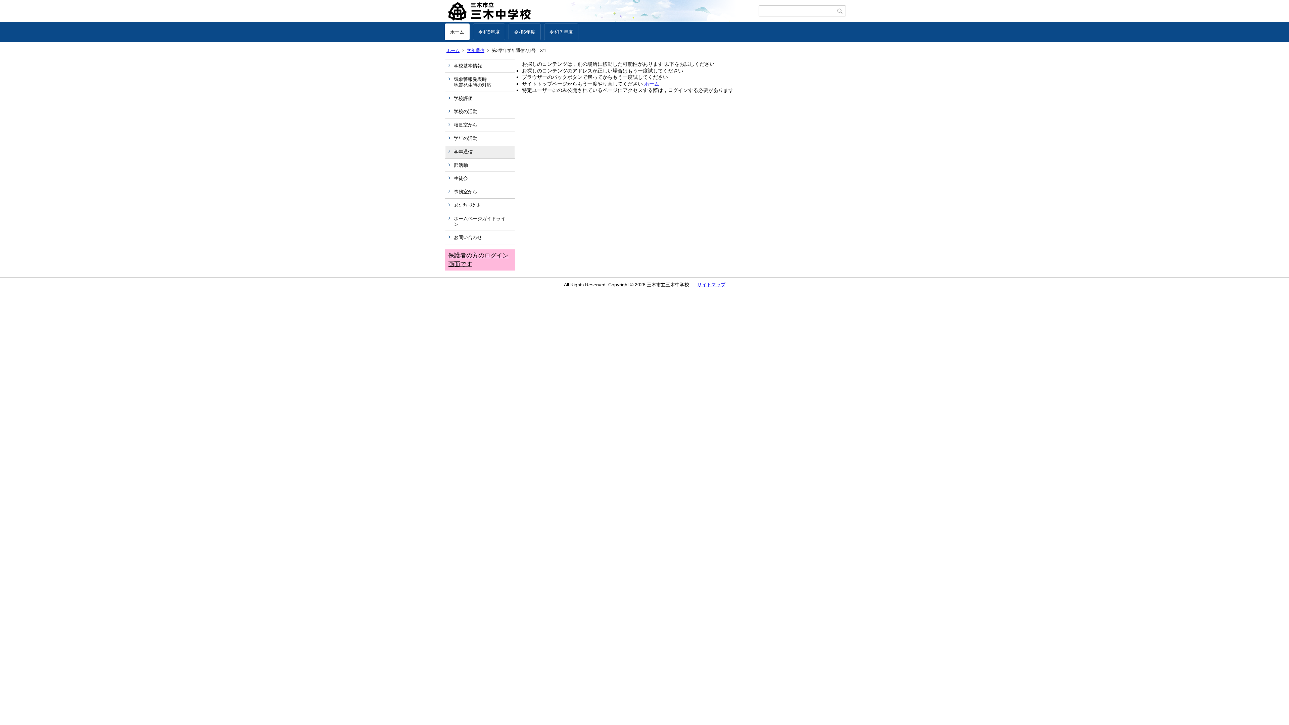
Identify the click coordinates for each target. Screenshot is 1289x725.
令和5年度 (489, 32)
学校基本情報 (468, 65)
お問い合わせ (468, 237)
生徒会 (461, 178)
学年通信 (475, 50)
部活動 (461, 165)
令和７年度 (561, 32)
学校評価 (463, 98)
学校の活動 (465, 111)
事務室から (465, 191)
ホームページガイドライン (480, 221)
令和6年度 (524, 32)
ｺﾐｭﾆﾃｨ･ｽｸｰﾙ (467, 205)
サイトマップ (711, 284)
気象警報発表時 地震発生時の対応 (482, 82)
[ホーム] (602, 11)
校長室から (465, 125)
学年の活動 (465, 138)
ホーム (457, 32)
